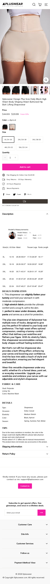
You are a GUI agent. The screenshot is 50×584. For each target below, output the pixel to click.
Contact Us (24, 486)
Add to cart (25, 167)
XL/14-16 (8, 139)
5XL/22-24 (23, 147)
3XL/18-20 (36, 139)
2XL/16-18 (22, 139)
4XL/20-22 (8, 147)
